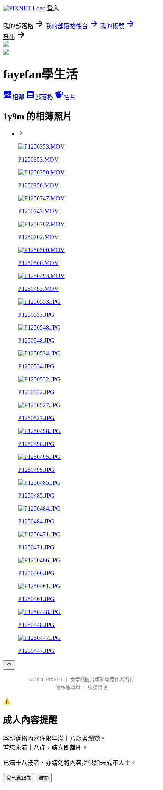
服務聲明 (97, 687)
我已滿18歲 (18, 778)
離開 (44, 778)
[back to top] (9, 665)
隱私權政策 (68, 687)
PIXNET (54, 679)
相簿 (19, 97)
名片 (70, 97)
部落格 (45, 97)
